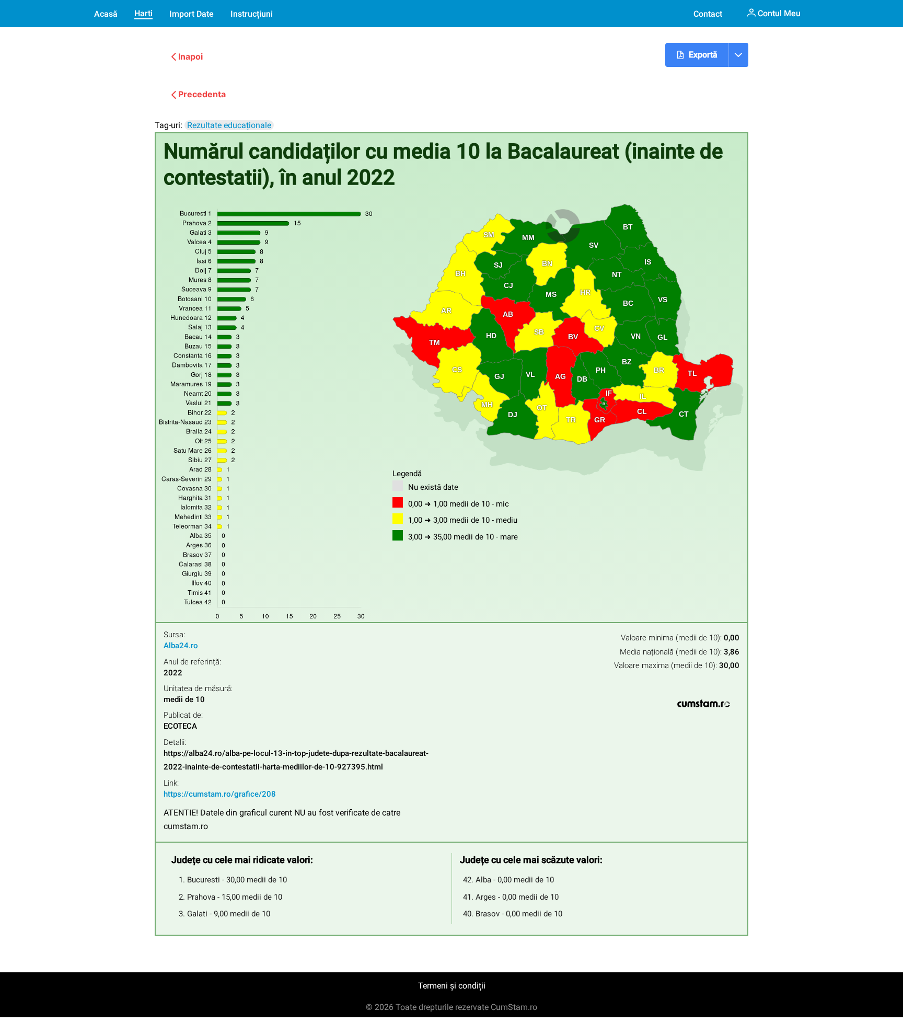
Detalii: (175, 742)
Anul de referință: (192, 662)
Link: (171, 783)
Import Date (191, 14)
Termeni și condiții (451, 986)
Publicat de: (183, 715)
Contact (707, 14)
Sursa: (174, 635)
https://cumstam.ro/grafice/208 (220, 794)
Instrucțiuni (251, 14)
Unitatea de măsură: (198, 689)
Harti (143, 13)
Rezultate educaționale (229, 125)
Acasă (106, 14)
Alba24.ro (181, 645)
